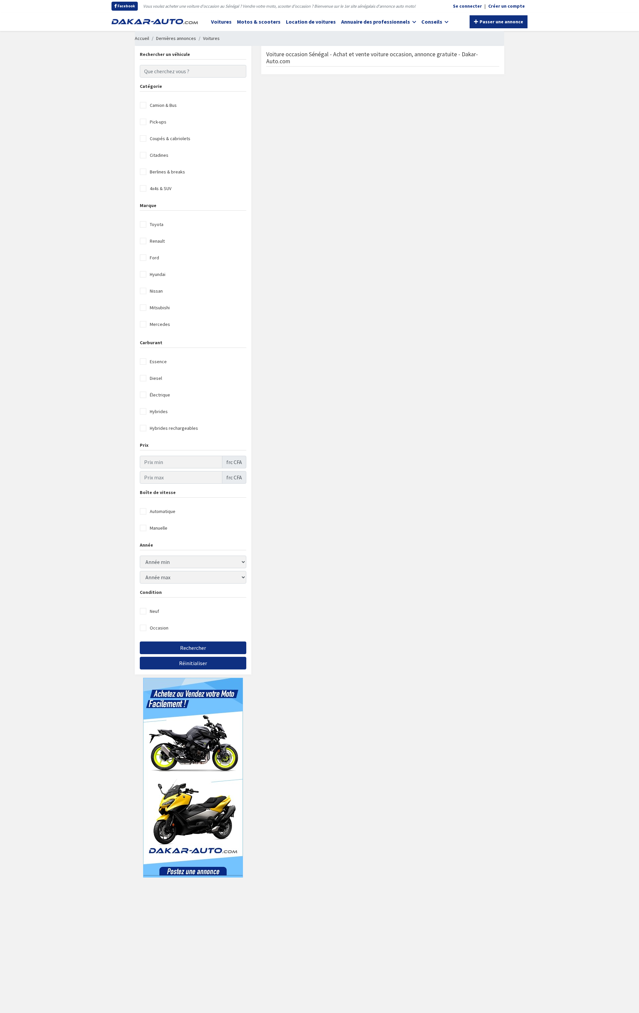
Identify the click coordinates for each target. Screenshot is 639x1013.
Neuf (154, 611)
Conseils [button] (432, 21)
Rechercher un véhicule (165, 54)
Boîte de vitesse (158, 492)
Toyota (156, 224)
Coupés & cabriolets (170, 138)
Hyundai (157, 274)
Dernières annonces (176, 38)
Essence (158, 362)
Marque (148, 205)
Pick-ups (158, 122)
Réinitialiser (193, 663)
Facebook (126, 6)
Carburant (151, 343)
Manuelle (158, 528)
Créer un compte (506, 6)
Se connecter (467, 6)
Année (146, 545)
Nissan (156, 291)
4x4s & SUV (160, 188)
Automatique (162, 511)
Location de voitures (311, 21)
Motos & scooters (259, 21)
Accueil (142, 38)
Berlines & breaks (167, 172)
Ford (154, 258)
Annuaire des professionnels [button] (376, 21)
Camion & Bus (163, 105)
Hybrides (159, 411)
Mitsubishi (160, 308)
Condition (151, 592)
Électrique (160, 395)
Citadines (159, 155)
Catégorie (151, 86)
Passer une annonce (501, 22)
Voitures (221, 21)
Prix (144, 445)
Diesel (156, 378)
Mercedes (160, 324)
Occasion (159, 628)
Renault (157, 241)
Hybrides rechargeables (174, 428)
